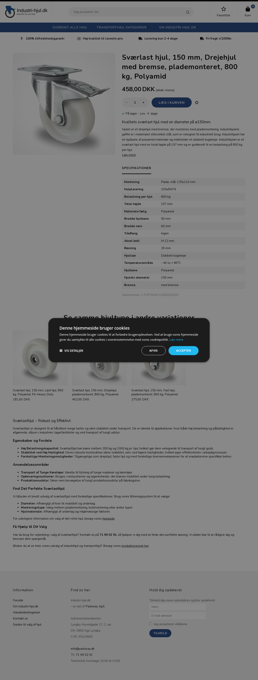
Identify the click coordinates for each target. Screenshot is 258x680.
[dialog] (129, 340)
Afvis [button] (153, 350)
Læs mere (176, 339)
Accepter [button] (183, 350)
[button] (71, 350)
